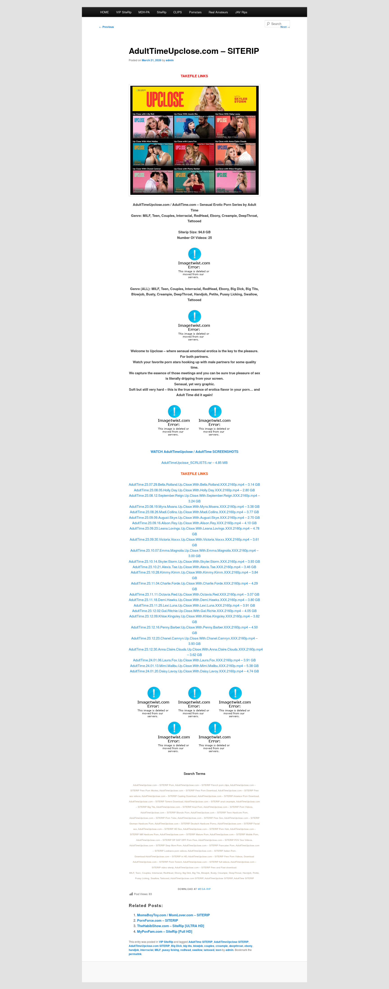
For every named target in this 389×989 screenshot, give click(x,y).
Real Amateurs (218, 12)
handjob (134, 950)
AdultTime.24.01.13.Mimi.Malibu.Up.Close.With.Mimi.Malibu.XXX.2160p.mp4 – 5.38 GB (194, 665)
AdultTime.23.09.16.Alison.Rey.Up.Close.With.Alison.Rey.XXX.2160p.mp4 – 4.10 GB (194, 522)
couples (209, 946)
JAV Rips (241, 12)
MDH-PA (144, 12)
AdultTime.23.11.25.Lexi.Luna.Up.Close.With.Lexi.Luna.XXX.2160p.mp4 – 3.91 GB (194, 605)
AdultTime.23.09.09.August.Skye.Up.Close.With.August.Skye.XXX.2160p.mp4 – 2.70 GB (194, 517)
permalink (135, 954)
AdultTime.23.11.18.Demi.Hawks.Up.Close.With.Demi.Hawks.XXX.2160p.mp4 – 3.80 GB (194, 599)
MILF (158, 950)
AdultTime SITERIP (200, 942)
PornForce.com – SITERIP (157, 920)
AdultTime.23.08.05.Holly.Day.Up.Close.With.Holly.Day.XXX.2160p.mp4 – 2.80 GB (194, 490)
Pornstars (195, 12)
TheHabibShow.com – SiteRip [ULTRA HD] (170, 925)
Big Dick (176, 946)
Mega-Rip (204, 889)
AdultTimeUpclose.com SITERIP (149, 946)
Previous (106, 27)
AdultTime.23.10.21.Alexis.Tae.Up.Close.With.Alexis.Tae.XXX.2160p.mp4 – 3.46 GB (194, 566)
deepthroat (236, 946)
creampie (222, 946)
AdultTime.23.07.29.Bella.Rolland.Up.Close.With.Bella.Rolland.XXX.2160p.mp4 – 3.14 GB (194, 484)
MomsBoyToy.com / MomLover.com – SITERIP (173, 914)
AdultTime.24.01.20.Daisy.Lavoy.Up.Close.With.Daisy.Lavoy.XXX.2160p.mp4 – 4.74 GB (194, 671)
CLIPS (177, 12)
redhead (185, 950)
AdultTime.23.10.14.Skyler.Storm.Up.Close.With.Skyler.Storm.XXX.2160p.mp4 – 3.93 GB (194, 561)
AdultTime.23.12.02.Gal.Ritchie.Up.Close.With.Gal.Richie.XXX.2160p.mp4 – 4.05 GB (194, 610)
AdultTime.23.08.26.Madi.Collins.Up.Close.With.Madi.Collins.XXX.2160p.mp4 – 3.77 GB (194, 511)
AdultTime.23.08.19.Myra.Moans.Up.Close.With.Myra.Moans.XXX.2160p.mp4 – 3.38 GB (194, 506)
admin (170, 60)
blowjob (198, 946)
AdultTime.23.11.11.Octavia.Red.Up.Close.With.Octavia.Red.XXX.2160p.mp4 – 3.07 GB (194, 594)
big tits (187, 946)
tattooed (209, 950)
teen (218, 950)
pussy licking (170, 950)
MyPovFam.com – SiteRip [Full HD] (164, 931)
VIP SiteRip (123, 12)
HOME (104, 12)
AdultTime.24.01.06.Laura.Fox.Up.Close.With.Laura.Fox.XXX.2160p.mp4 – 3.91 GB (194, 660)
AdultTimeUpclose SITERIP (231, 942)
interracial (146, 950)
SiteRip (161, 12)
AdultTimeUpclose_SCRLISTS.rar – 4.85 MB (194, 462)
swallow (197, 950)
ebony (248, 946)
